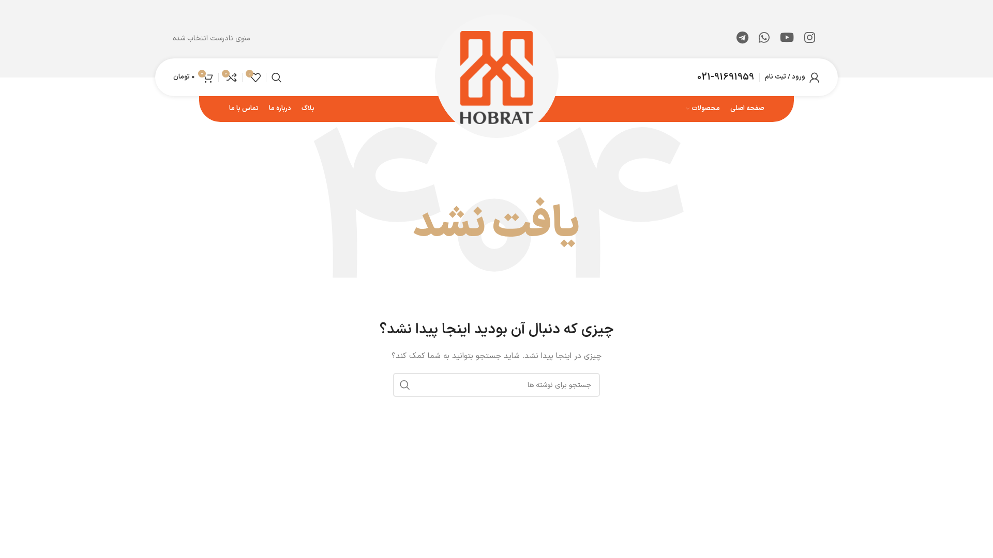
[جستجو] (276, 77)
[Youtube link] (787, 38)
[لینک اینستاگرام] (809, 38)
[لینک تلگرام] (742, 38)
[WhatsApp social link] (764, 38)
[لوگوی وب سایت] (496, 76)
